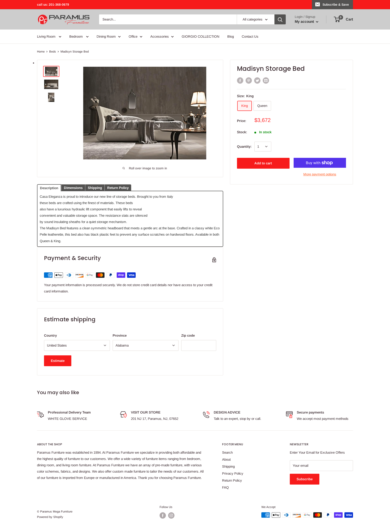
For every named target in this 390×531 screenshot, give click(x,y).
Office (133, 36)
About (226, 459)
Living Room (46, 36)
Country (50, 335)
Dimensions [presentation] (73, 188)
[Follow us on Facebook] (163, 515)
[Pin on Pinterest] (249, 80)
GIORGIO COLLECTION (200, 36)
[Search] (280, 19)
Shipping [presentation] (95, 188)
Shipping (228, 466)
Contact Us (250, 36)
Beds (52, 51)
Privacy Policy (232, 473)
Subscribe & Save (336, 4)
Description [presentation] (49, 188)
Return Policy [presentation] (118, 188)
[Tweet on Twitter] (257, 80)
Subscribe (305, 479)
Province (120, 335)
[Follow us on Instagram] (171, 515)
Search (227, 452)
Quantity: (244, 146)
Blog (230, 36)
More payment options (319, 174)
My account (305, 21)
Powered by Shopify (50, 517)
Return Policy (232, 480)
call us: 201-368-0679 (53, 4)
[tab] (49, 187)
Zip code (188, 335)
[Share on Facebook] (240, 80)
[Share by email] (266, 80)
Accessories (159, 36)
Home (41, 51)
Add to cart (263, 163)
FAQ (225, 487)
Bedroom (76, 36)
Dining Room (106, 36)
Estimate (58, 361)
